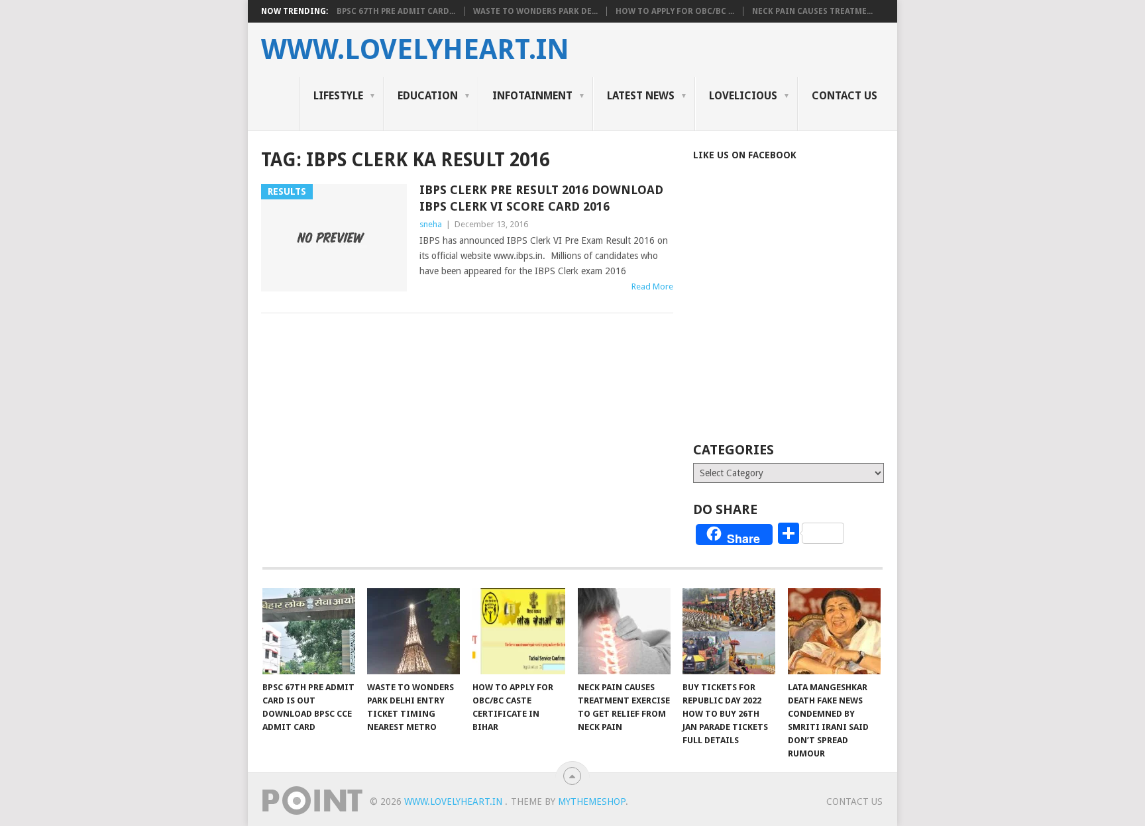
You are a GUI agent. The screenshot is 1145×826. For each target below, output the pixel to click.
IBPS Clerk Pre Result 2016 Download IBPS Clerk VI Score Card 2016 (541, 198)
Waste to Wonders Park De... (535, 11)
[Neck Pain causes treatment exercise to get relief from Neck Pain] (624, 631)
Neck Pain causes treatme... (812, 11)
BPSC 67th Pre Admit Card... (396, 11)
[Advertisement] (804, 319)
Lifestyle (338, 95)
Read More (652, 286)
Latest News (641, 95)
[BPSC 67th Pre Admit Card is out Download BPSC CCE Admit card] (308, 631)
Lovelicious (743, 95)
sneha (430, 224)
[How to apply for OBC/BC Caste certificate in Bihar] (518, 631)
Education (428, 95)
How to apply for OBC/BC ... (675, 11)
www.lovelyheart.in (415, 50)
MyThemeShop (592, 801)
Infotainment (532, 95)
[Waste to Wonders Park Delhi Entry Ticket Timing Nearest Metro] (413, 631)
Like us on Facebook (744, 155)
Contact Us (844, 95)
